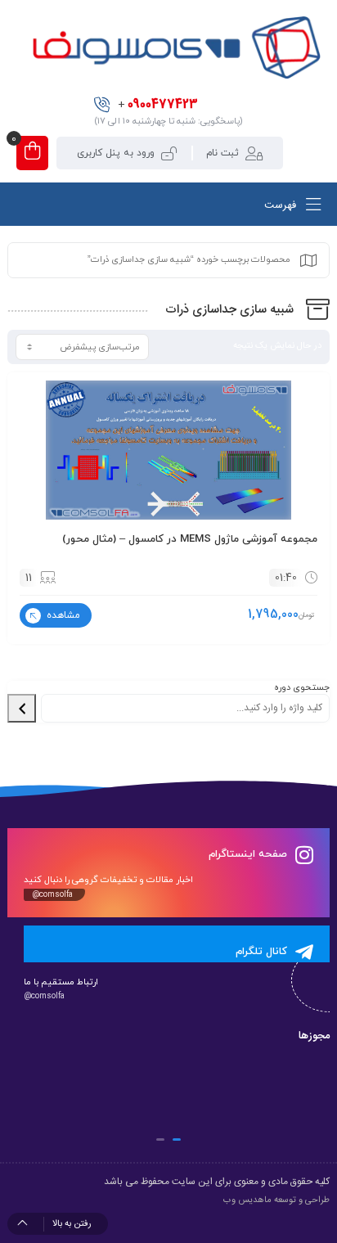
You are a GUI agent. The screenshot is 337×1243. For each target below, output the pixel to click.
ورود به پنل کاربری (116, 153)
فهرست (281, 205)
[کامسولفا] (175, 47)
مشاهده (61, 615)
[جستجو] (21, 708)
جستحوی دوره (302, 687)
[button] (176, 1139)
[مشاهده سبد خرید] (32, 153)
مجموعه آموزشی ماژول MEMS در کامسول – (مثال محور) (189, 539)
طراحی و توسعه (302, 1200)
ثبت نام (222, 153)
